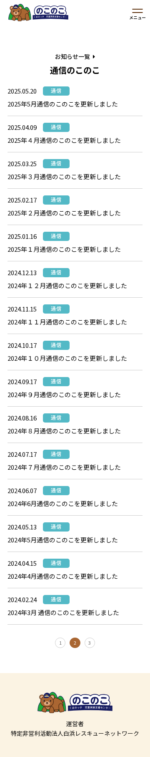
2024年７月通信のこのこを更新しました (64, 467)
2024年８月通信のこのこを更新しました (64, 430)
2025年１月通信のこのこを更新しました (64, 249)
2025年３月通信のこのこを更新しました (64, 176)
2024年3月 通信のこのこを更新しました (63, 612)
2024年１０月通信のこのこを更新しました (67, 358)
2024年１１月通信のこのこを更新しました (67, 321)
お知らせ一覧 (72, 56)
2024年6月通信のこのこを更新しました (63, 503)
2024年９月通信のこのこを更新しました (64, 394)
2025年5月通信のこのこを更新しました (63, 103)
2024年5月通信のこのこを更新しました (63, 539)
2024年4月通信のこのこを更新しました (63, 576)
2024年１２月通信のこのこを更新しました (67, 285)
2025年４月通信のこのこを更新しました (64, 140)
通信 (56, 90)
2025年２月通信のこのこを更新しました (64, 212)
